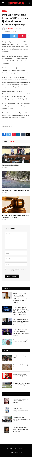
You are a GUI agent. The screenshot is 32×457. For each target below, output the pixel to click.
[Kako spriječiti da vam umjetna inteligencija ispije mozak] (7, 342)
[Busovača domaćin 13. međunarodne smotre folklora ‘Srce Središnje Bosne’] (7, 410)
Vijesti (5, 10)
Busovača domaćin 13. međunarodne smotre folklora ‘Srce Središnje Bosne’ (20, 410)
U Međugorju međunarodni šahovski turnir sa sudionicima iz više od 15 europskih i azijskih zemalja (21, 420)
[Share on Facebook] (6, 36)
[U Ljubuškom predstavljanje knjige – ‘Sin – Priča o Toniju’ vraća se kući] (7, 430)
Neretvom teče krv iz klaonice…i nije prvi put (15, 190)
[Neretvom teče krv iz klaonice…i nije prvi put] (16, 179)
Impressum (14, 452)
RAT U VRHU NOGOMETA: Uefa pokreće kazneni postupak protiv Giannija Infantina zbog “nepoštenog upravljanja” (21, 322)
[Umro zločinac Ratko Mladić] (16, 154)
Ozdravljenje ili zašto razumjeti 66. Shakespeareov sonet (21, 366)
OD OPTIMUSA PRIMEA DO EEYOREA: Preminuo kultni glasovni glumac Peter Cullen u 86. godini (21, 332)
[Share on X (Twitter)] (14, 36)
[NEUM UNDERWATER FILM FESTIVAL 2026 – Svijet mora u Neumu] (7, 401)
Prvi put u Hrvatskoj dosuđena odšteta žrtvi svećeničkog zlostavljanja (15, 216)
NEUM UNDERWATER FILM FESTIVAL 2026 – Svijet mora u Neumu (21, 400)
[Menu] (3, 3)
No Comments (7, 31)
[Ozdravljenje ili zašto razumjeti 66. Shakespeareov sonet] (7, 367)
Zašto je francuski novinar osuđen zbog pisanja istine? (20, 375)
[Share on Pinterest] (22, 36)
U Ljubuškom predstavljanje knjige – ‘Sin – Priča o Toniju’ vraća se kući (21, 429)
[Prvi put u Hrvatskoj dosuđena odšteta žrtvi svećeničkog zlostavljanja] (16, 204)
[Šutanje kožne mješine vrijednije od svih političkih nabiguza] (7, 385)
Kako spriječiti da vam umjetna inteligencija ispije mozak (21, 341)
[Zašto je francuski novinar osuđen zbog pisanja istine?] (7, 376)
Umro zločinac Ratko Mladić (10, 165)
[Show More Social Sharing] (28, 36)
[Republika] (16, 3)
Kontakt (20, 452)
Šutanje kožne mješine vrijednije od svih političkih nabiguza (21, 384)
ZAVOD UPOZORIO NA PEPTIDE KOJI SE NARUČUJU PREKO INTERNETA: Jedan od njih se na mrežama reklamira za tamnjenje (21, 297)
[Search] (29, 3)
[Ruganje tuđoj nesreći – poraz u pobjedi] (7, 358)
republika (11, 29)
